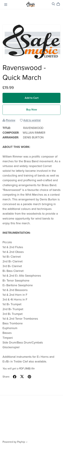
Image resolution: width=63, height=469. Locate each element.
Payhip (21, 442)
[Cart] (59, 4)
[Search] (53, 4)
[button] (27, 442)
